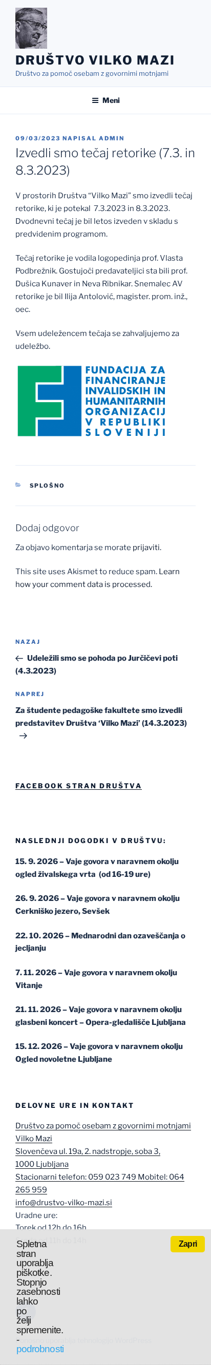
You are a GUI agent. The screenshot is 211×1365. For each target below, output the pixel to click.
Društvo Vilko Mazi (95, 60)
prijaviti (146, 547)
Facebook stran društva (78, 786)
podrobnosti (40, 1348)
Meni (111, 100)
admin (111, 138)
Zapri (188, 1244)
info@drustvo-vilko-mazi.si (63, 1202)
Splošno (48, 485)
